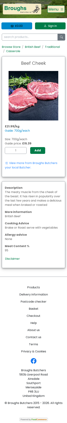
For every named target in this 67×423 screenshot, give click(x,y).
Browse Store (11, 47)
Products (33, 287)
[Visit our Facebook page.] (33, 361)
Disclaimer (12, 259)
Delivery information (33, 294)
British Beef (33, 47)
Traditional (52, 47)
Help (33, 323)
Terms (33, 344)
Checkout (33, 316)
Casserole (13, 51)
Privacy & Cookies (33, 351)
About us (33, 330)
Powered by (34, 419)
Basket (33, 309)
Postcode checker (33, 302)
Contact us (33, 337)
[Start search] (61, 37)
